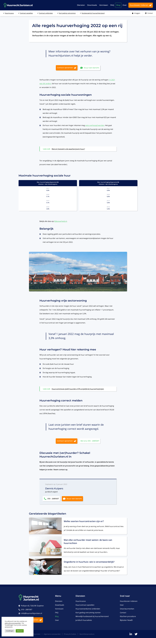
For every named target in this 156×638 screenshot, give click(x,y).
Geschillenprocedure (86, 634)
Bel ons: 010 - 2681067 (90, 441)
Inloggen (137, 13)
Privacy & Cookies (70, 634)
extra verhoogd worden (94, 125)
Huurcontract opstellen (85, 605)
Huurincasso (81, 601)
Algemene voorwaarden (52, 634)
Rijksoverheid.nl (60, 221)
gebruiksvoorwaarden (13, 623)
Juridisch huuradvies (84, 620)
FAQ (112, 5)
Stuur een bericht (91, 68)
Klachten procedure (128, 616)
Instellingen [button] (9, 631)
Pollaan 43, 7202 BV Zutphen (32, 606)
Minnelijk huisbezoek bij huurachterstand (92, 616)
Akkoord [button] (19, 631)
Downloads (92, 5)
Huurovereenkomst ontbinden (88, 609)
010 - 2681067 (53, 499)
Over (125, 5)
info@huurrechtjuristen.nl (31, 613)
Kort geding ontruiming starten (88, 612)
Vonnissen (103, 5)
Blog (118, 5)
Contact (150, 13)
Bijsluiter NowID (126, 620)
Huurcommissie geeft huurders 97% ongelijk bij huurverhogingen (78, 389)
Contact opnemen (65, 68)
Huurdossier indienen (139, 5)
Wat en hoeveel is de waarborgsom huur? (68, 149)
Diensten (81, 5)
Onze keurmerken (127, 609)
